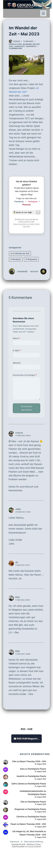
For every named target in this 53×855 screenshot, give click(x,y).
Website (17, 363)
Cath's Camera (18, 783)
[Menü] (43, 13)
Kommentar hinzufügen (25, 375)
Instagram (32, 201)
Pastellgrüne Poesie (37, 769)
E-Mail (16, 350)
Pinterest (26, 205)
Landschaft (19, 46)
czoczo (19, 432)
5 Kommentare (15, 48)
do (16, 562)
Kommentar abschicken (26, 408)
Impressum (14, 841)
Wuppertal (31, 46)
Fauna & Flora (15, 44)
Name (16, 338)
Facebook (19, 201)
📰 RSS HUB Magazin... (26, 738)
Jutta (18, 509)
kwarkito (21, 776)
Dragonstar (20, 809)
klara (22, 769)
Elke (17, 651)
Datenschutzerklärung (33, 841)
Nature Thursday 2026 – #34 (33, 761)
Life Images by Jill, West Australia (27, 831)
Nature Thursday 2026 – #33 (33, 824)
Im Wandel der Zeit (20, 253)
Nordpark (16, 259)
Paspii (13, 824)
